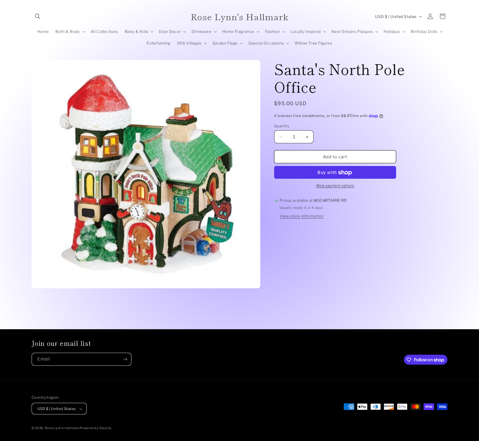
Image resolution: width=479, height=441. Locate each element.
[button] (38, 16)
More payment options (335, 186)
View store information (301, 216)
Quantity (281, 126)
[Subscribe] (125, 359)
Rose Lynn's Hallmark (62, 428)
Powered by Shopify (96, 428)
